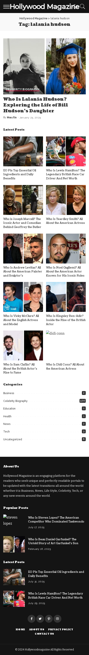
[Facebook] (31, 619)
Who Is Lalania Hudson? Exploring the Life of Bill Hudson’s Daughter (35, 105)
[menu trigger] (7, 6)
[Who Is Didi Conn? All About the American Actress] (66, 345)
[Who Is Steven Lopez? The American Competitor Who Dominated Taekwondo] (14, 522)
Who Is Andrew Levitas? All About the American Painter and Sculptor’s (22, 272)
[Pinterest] (49, 619)
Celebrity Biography (23, 89)
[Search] (81, 6)
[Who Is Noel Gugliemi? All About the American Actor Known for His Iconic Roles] (66, 249)
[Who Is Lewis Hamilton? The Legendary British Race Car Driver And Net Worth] (66, 151)
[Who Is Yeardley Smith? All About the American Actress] (66, 200)
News (6, 424)
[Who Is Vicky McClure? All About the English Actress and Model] (23, 297)
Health (7, 416)
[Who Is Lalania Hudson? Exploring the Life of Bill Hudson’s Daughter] (44, 66)
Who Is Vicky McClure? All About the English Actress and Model (21, 320)
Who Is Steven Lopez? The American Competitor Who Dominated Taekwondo (56, 520)
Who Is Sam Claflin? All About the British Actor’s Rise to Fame (20, 369)
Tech (6, 431)
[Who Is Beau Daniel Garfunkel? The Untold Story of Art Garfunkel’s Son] (14, 544)
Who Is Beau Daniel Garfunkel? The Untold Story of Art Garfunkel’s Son (53, 541)
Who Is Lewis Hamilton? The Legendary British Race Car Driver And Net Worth (65, 174)
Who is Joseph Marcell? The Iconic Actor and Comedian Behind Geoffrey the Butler (22, 223)
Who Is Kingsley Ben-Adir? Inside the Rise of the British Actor (66, 320)
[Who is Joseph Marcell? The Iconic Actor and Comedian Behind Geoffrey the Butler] (23, 200)
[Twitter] (40, 619)
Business (8, 393)
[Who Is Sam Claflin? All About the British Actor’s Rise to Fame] (23, 345)
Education (9, 408)
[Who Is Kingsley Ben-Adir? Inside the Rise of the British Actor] (66, 297)
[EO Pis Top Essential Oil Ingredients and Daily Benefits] (23, 151)
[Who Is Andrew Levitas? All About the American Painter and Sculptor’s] (23, 249)
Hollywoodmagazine (37, 649)
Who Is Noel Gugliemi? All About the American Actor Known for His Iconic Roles (65, 272)
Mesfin (12, 117)
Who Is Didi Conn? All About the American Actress (65, 367)
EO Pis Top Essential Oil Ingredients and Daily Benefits (19, 174)
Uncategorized (12, 439)
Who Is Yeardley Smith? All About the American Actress (65, 221)
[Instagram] (57, 619)
